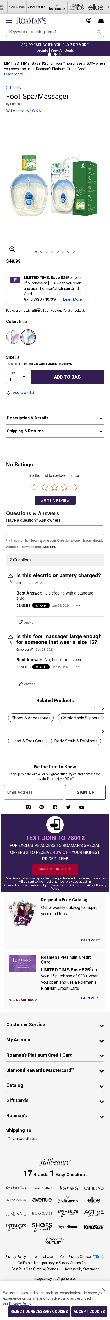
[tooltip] (17, 7)
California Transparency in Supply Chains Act (52, 1263)
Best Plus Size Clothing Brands (35, 1269)
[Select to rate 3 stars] (54, 487)
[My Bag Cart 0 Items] (102, 20)
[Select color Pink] (12, 337)
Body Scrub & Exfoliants (75, 741)
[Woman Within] (42, 1187)
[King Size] (94, 1227)
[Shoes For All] (42, 1227)
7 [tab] (68, 252)
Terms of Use (43, 1257)
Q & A (36, 111)
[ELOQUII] (42, 1213)
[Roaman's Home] (31, 20)
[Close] (103, 1288)
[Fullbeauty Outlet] (55, 1240)
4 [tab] (52, 252)
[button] (88, 20)
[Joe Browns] (68, 1199)
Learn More (13, 74)
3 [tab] (47, 252)
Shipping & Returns (25, 431)
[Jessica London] (16, 1199)
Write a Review (55, 500)
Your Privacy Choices (76, 1257)
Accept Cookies (89, 1311)
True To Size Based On (39, 364)
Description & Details (27, 418)
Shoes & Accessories (31, 717)
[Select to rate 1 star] (34, 487)
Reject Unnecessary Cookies (39, 1311)
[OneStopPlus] (16, 1187)
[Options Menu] (78, 605)
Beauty (15, 87)
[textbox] (55, 530)
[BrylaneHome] (68, 1227)
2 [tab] (41, 252)
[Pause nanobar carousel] (50, 54)
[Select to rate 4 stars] (64, 487)
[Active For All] (94, 1213)
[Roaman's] (68, 1187)
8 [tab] (74, 252)
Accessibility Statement (82, 1269)
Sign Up (85, 792)
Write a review (17, 111)
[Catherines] (94, 1187)
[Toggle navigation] (9, 20)
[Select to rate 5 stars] (75, 487)
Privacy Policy (16, 1257)
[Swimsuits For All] (68, 1213)
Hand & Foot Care (28, 741)
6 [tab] (63, 252)
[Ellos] (94, 1199)
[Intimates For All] (16, 1227)
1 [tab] (36, 252)
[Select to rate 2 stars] (44, 487)
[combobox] (55, 32)
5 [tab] (58, 252)
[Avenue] (42, 1199)
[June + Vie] (16, 1213)
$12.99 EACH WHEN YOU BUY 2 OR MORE (55, 45)
